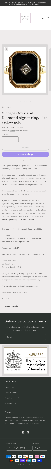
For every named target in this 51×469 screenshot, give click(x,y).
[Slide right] (30, 101)
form (7, 420)
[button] (3, 18)
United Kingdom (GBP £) (17, 448)
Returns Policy (10, 403)
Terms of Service (11, 393)
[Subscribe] (43, 337)
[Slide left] (20, 101)
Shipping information (13, 398)
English (37, 448)
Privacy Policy (10, 387)
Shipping (12, 130)
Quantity (5, 134)
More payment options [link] (25, 160)
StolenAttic (24, 464)
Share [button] (7, 298)
